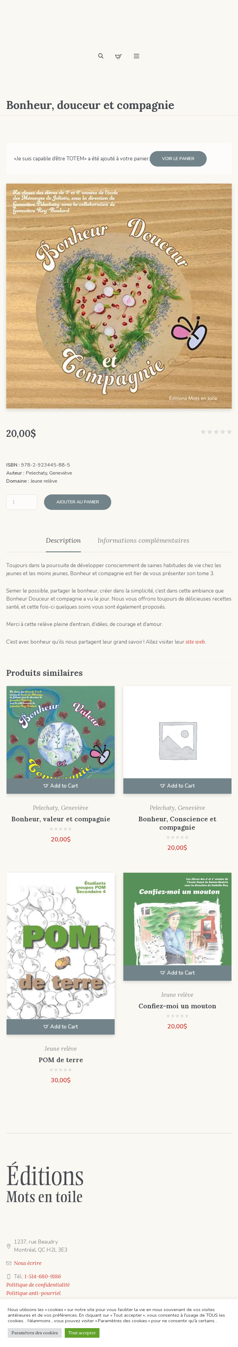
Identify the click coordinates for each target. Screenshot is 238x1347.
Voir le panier (178, 159)
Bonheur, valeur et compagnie (60, 819)
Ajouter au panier (77, 502)
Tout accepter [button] (82, 1333)
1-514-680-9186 (42, 1276)
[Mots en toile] (119, 27)
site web (195, 641)
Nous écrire (28, 1263)
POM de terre (60, 1060)
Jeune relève (43, 481)
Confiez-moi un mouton (177, 1006)
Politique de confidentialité (38, 1284)
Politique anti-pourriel (33, 1293)
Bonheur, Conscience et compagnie (177, 823)
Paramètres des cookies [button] (34, 1333)
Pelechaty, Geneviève (49, 473)
